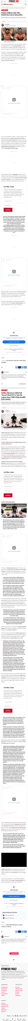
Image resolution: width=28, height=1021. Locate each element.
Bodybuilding (4, 10)
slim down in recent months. (11, 148)
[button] (2, 1)
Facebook (11, 349)
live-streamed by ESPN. (9, 453)
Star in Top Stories (14, 345)
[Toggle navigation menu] (25, 4)
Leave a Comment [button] (22, 383)
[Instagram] (26, 372)
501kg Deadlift (8, 924)
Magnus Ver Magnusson (9, 720)
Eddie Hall (17, 824)
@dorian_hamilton (10, 225)
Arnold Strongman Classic (8, 652)
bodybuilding (3, 362)
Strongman (4, 390)
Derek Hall (7, 24)
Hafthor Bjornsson (5, 432)
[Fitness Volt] (14, 1)
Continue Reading (14, 953)
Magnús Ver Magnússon (9, 918)
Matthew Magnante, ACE (10, 977)
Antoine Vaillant (17, 45)
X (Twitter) (20, 349)
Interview (21, 924)
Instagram (15, 174)
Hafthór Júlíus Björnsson (9, 915)
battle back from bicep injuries (8, 146)
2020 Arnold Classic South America (12, 360)
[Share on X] (12, 1019)
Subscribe (8, 209)
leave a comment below (17, 303)
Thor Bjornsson (8, 926)
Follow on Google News (14, 341)
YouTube (14, 350)
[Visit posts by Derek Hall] (2, 372)
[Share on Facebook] (10, 1019)
